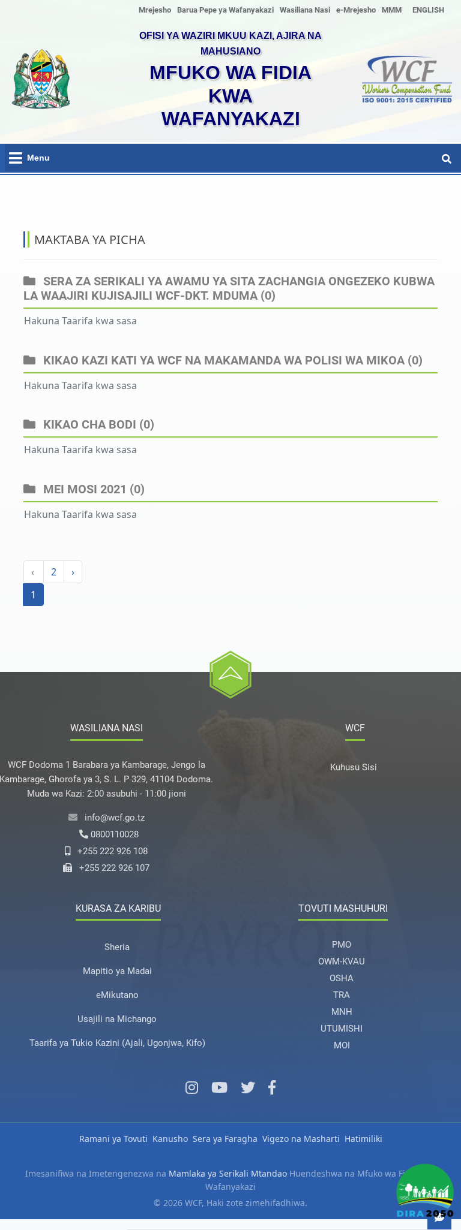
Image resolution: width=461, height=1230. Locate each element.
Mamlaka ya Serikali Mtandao (228, 1173)
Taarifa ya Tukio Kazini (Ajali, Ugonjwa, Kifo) (117, 1043)
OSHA (342, 978)
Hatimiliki (363, 1138)
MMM (392, 9)
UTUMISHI (342, 1028)
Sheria (117, 947)
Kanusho (170, 1138)
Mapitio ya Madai (117, 971)
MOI (342, 1045)
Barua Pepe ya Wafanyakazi (225, 9)
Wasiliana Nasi (305, 9)
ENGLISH (428, 9)
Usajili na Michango (117, 1019)
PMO (341, 944)
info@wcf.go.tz (115, 817)
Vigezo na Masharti (301, 1138)
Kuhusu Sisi (353, 767)
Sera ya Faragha (225, 1138)
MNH (341, 1011)
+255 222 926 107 (114, 868)
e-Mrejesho (356, 9)
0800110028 (115, 834)
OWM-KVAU (341, 961)
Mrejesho (155, 9)
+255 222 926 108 (112, 851)
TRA (341, 995)
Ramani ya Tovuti (113, 1138)
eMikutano (117, 995)
